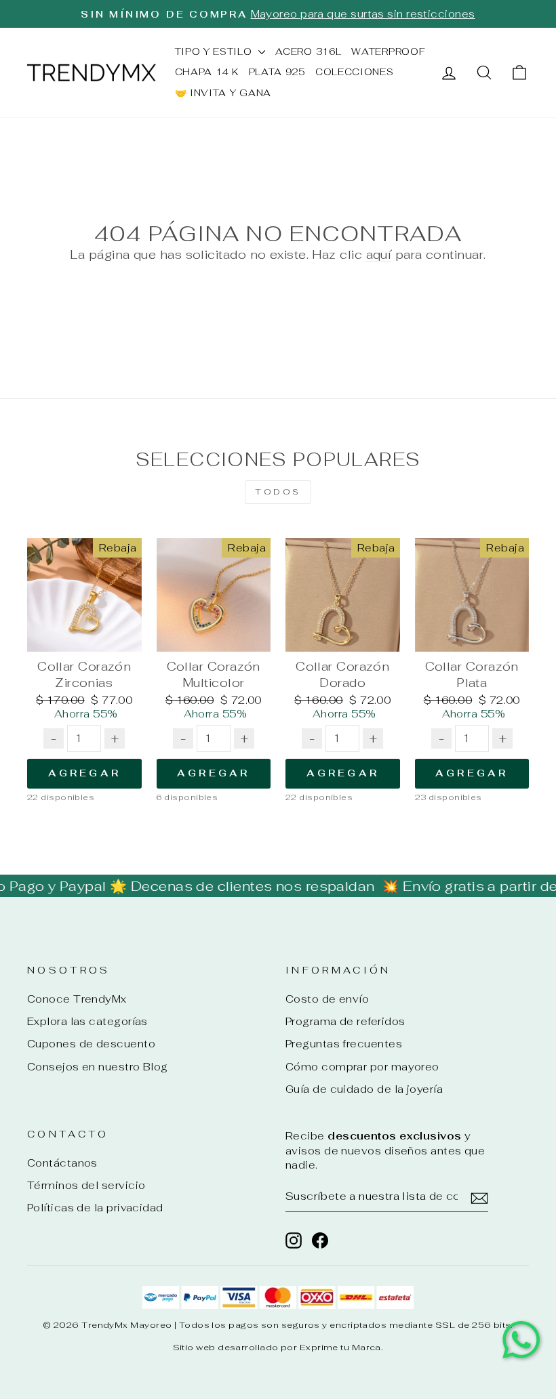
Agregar (84, 773)
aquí (379, 254)
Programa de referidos (345, 1021)
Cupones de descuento (91, 1043)
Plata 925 (277, 72)
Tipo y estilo (215, 51)
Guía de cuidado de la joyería (364, 1089)
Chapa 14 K (207, 72)
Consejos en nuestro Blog (97, 1066)
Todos (278, 491)
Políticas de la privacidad (95, 1207)
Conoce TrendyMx (77, 999)
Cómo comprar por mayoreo (362, 1066)
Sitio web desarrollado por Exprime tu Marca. (278, 1347)
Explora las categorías (87, 1021)
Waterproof (388, 51)
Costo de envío (327, 999)
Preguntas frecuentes (343, 1043)
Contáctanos (62, 1162)
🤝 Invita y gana (223, 93)
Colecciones (354, 72)
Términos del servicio (86, 1185)
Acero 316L (308, 51)
